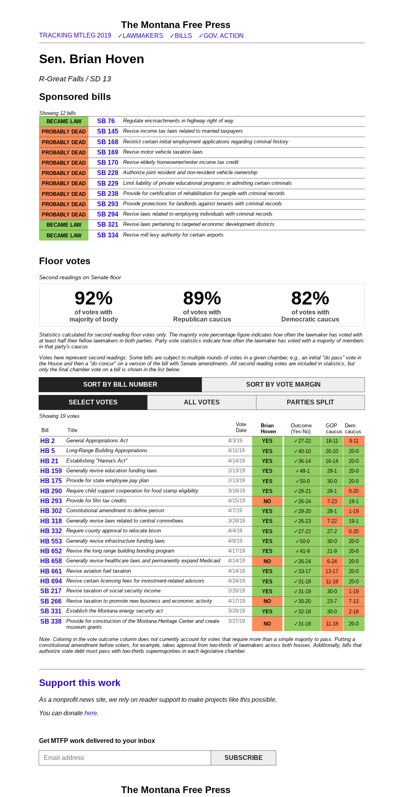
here (90, 713)
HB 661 (51, 571)
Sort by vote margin (283, 384)
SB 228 (107, 172)
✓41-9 (303, 551)
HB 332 (51, 531)
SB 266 (51, 601)
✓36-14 (302, 461)
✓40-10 (302, 451)
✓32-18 (302, 612)
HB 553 (51, 541)
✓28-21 (302, 491)
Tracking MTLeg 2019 (75, 35)
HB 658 (51, 561)
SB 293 (107, 204)
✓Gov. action (221, 35)
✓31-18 (302, 582)
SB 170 (107, 162)
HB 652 (51, 551)
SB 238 (107, 193)
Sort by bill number (120, 384)
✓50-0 (303, 481)
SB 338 (51, 621)
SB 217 (51, 591)
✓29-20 (302, 511)
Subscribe (243, 757)
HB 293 (51, 501)
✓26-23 (302, 521)
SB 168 (107, 142)
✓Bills (181, 35)
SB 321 (107, 224)
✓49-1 (303, 471)
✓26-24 (302, 501)
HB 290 (51, 491)
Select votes (93, 402)
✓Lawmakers (140, 35)
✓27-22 (302, 441)
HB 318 (51, 521)
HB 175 (51, 480)
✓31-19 (302, 591)
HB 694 (51, 581)
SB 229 (107, 183)
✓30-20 (302, 601)
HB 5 (47, 450)
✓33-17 (302, 571)
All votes (202, 402)
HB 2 (47, 441)
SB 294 (107, 214)
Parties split (310, 402)
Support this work (79, 682)
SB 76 (106, 121)
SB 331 (51, 611)
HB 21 (49, 461)
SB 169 (107, 152)
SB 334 (107, 235)
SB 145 (107, 131)
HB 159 (51, 471)
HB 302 (51, 511)
